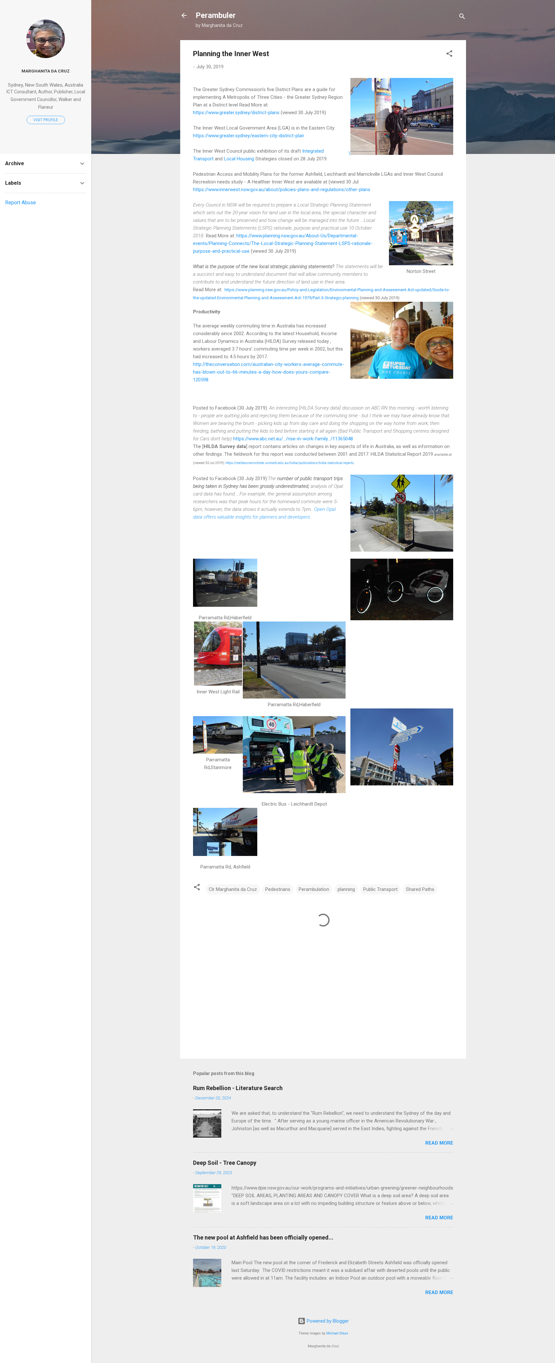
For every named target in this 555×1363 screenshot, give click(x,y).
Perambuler (216, 15)
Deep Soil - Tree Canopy (224, 1162)
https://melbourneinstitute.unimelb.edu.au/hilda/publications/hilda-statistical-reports (289, 463)
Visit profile (45, 120)
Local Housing (239, 159)
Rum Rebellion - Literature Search (238, 1088)
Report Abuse (20, 202)
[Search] (462, 17)
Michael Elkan (337, 1333)
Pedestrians (277, 889)
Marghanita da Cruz (46, 70)
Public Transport (380, 889)
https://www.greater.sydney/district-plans (236, 112)
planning (346, 889)
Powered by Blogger (327, 1321)
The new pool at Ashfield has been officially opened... (263, 1237)
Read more (439, 1143)
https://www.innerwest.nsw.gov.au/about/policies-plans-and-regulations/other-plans (281, 189)
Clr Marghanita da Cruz (233, 889)
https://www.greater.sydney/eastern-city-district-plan (248, 136)
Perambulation (314, 889)
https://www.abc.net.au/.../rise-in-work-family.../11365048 (293, 439)
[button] (449, 55)
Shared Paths (420, 889)
